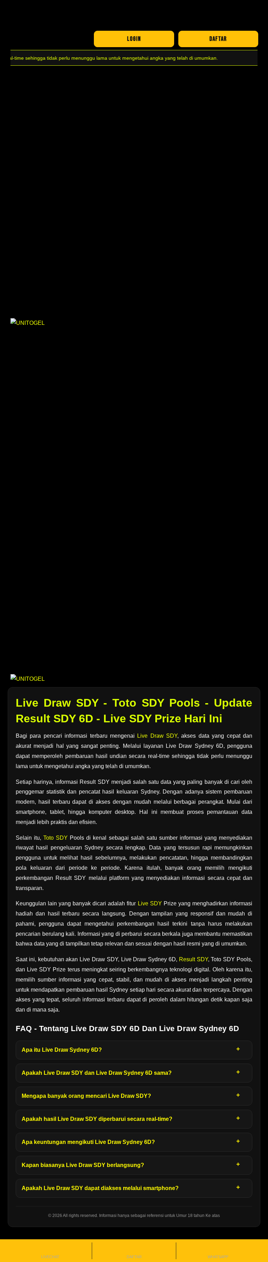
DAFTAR (218, 39)
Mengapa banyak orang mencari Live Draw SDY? (86, 1096)
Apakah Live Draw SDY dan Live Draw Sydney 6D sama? (97, 1073)
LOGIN (134, 39)
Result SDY (193, 959)
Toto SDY (55, 838)
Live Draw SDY (157, 736)
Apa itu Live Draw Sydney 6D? (62, 1050)
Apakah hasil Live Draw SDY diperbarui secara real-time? (97, 1119)
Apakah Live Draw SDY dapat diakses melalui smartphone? (100, 1188)
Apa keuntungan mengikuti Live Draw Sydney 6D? (88, 1142)
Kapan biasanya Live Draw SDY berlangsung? (83, 1165)
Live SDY (150, 903)
